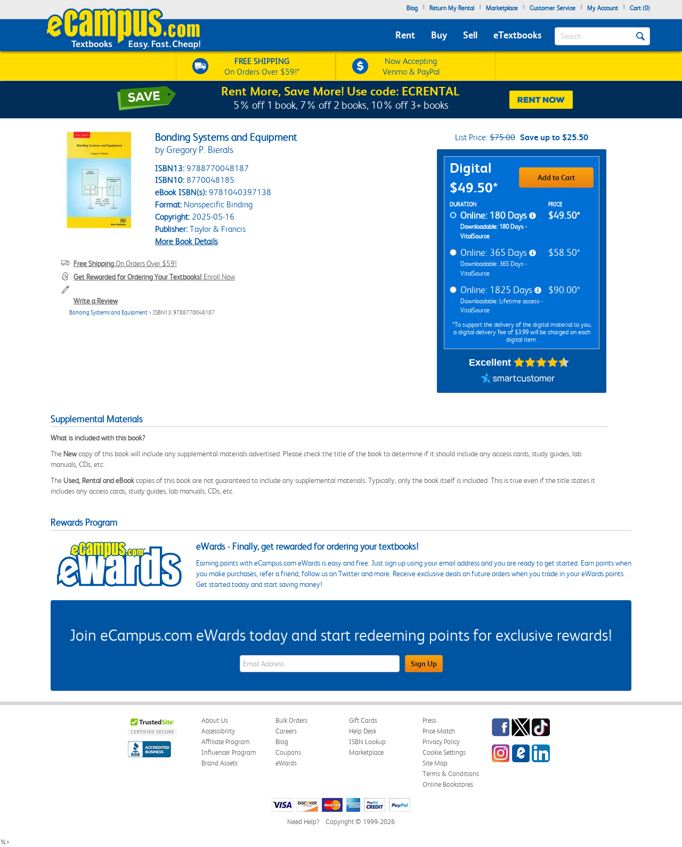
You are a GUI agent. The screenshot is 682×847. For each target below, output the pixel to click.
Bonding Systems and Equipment (108, 312)
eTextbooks (517, 35)
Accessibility (218, 731)
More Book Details (186, 241)
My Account (602, 8)
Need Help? (303, 822)
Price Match (439, 731)
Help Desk (362, 731)
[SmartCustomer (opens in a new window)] (518, 379)
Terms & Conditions (451, 774)
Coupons (288, 752)
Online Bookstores (448, 784)
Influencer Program (228, 752)
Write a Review (96, 300)
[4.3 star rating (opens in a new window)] (542, 362)
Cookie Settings (444, 752)
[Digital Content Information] (532, 216)
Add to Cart (556, 177)
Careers (286, 731)
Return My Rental (451, 8)
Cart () (640, 8)
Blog (412, 8)
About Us (214, 720)
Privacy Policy (441, 742)
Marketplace (502, 8)
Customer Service (552, 8)
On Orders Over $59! (125, 263)
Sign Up (424, 663)
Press (429, 720)
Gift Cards (363, 720)
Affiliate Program (225, 742)
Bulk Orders (291, 720)
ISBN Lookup (367, 742)
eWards (286, 763)
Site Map (435, 763)
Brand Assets (219, 763)
